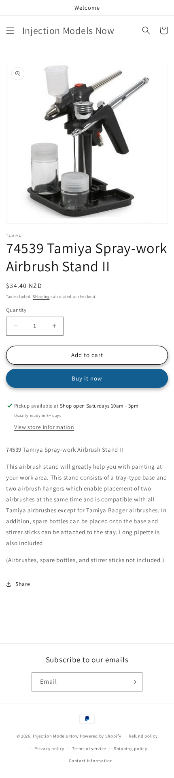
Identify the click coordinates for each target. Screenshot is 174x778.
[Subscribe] (133, 681)
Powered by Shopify (100, 736)
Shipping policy (130, 748)
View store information (44, 427)
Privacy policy (49, 748)
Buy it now (87, 378)
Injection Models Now (56, 736)
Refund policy (143, 736)
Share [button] (22, 584)
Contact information (90, 760)
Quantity (16, 310)
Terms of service (89, 748)
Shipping (41, 296)
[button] (10, 30)
